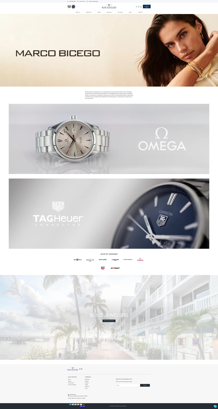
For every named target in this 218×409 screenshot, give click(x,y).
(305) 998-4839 (72, 394)
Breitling (86, 381)
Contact (69, 381)
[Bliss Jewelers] (109, 6)
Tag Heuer (87, 386)
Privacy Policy (71, 382)
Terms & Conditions (72, 384)
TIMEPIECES (88, 12)
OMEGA (99, 12)
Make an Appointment (109, 320)
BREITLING (109, 12)
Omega (86, 384)
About (69, 379)
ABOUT (130, 12)
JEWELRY (78, 12)
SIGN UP (145, 385)
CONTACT (140, 12)
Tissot (86, 388)
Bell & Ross (87, 379)
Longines (87, 382)
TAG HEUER (120, 12)
